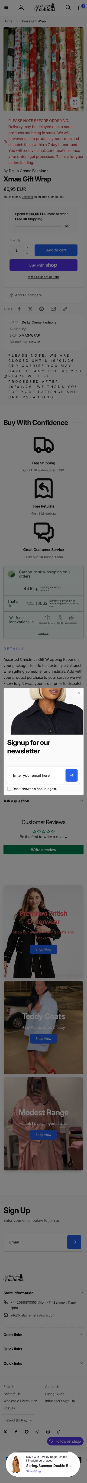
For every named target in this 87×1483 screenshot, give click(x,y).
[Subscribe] (71, 775)
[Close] (78, 692)
